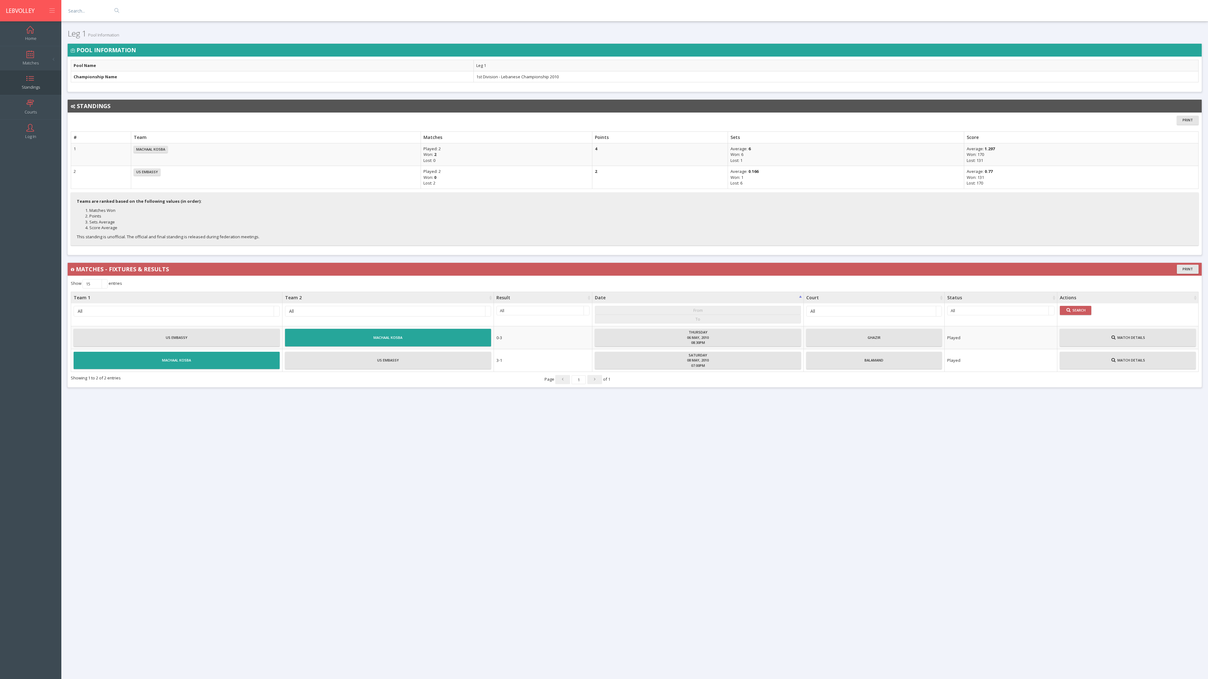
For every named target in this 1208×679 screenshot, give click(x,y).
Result (503, 298)
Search (1078, 310)
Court (812, 298)
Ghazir (874, 337)
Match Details (1130, 337)
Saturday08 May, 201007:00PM (698, 360)
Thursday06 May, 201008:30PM (698, 337)
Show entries (96, 284)
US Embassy (147, 171)
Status (954, 298)
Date (600, 298)
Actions (1068, 298)
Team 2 (293, 298)
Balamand (873, 360)
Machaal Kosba (150, 149)
